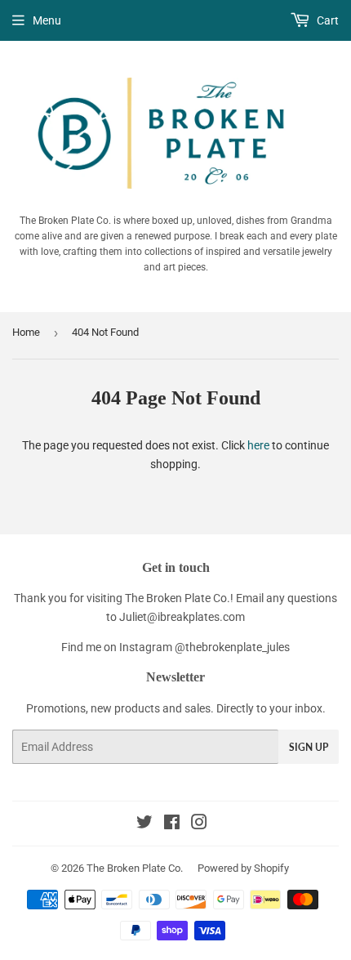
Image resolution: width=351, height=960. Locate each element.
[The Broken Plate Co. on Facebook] (171, 824)
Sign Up (308, 747)
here (258, 445)
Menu (47, 20)
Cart (326, 20)
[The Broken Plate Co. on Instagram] (199, 824)
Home (26, 332)
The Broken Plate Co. (135, 868)
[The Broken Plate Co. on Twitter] (144, 824)
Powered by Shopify (243, 868)
